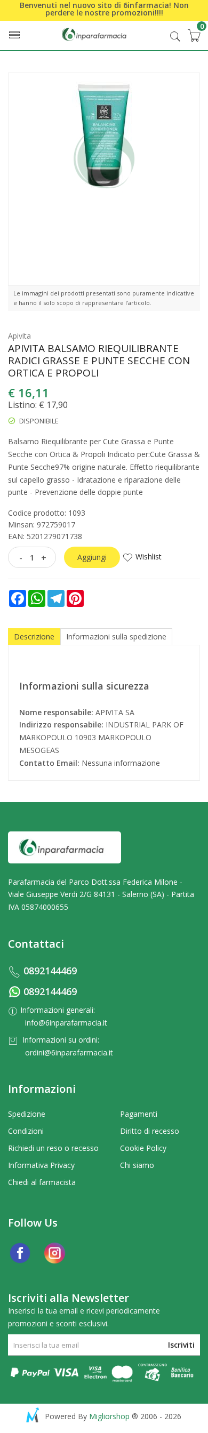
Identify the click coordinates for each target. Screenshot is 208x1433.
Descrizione (34, 636)
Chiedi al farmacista (42, 1182)
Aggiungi (92, 557)
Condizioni (26, 1131)
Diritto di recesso (149, 1131)
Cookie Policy (143, 1148)
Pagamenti (138, 1114)
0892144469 (50, 970)
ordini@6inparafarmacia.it (69, 1052)
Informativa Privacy (41, 1165)
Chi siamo (137, 1165)
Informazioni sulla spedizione (116, 636)
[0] (193, 35)
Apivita (19, 336)
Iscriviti (181, 1345)
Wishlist (148, 556)
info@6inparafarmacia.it (66, 1023)
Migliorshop (109, 1416)
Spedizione (26, 1114)
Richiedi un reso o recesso (53, 1148)
